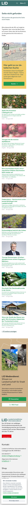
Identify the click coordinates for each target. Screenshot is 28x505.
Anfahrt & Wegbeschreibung (11, 456)
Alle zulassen (14, 497)
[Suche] (17, 3)
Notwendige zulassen (14, 500)
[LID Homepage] (5, 3)
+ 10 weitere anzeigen (9, 331)
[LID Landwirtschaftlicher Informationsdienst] (12, 420)
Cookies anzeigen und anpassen (11, 493)
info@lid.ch (5, 461)
